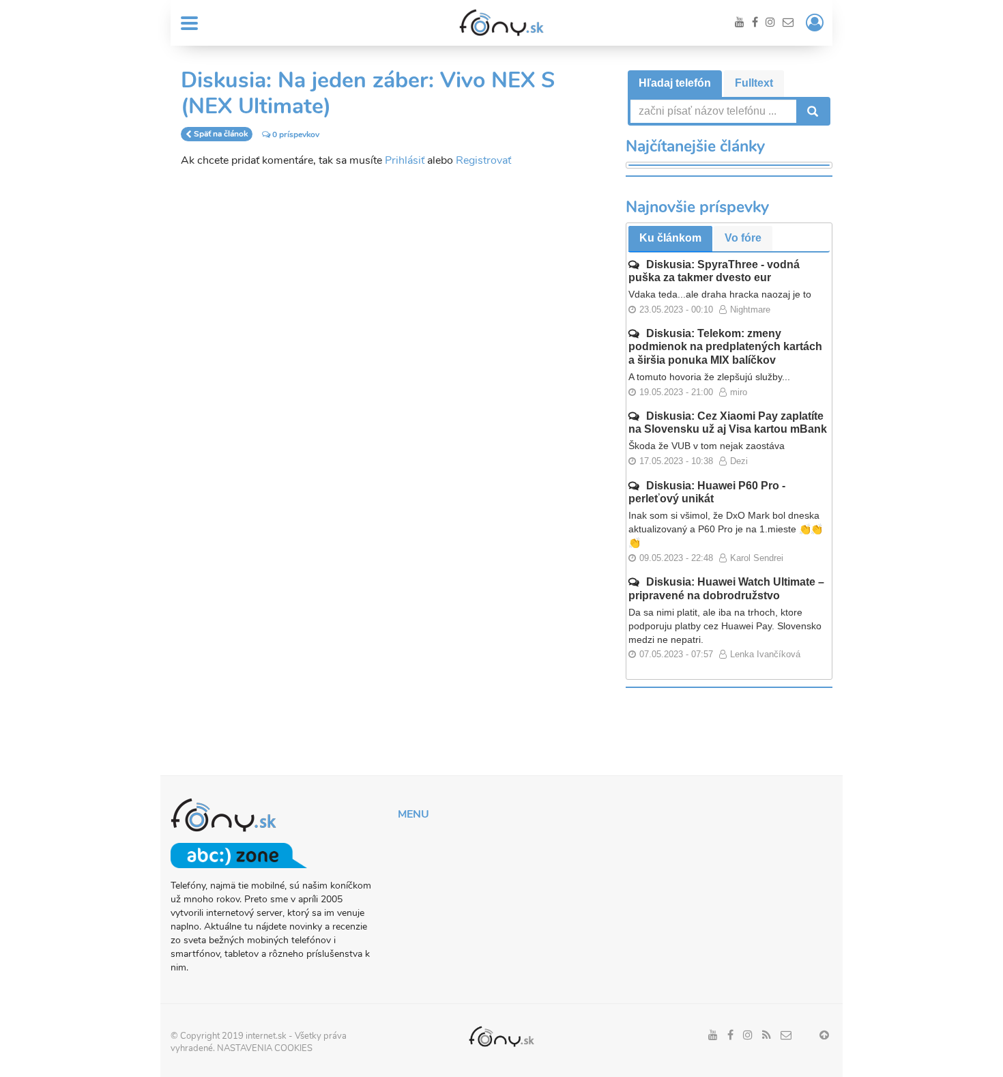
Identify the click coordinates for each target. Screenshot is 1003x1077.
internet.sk (266, 1036)
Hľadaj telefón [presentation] (675, 83)
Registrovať (483, 160)
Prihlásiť (404, 160)
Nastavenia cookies (264, 1048)
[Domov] (501, 22)
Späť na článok (221, 134)
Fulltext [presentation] (754, 83)
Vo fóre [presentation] (743, 238)
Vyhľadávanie (811, 111)
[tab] (675, 83)
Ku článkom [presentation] (670, 238)
